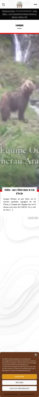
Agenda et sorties (8, 11)
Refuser (19, 383)
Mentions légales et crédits (11, 394)
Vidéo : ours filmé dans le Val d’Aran (19, 192)
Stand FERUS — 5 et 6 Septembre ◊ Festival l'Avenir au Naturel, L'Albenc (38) (19, 14)
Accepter (19, 377)
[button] (36, 355)
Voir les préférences (20, 388)
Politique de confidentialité (27, 394)
